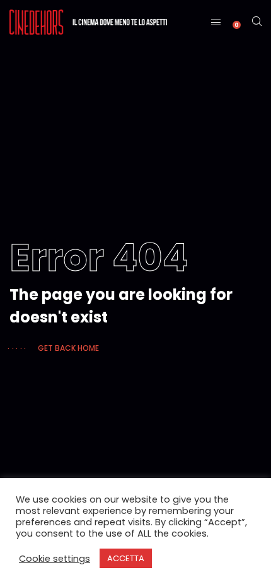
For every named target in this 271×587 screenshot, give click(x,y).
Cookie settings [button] (54, 558)
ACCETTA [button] (125, 558)
